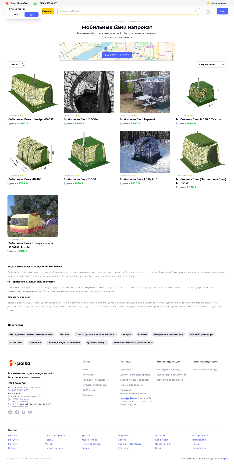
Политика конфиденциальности (133, 392)
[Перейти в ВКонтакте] (10, 412)
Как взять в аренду (205, 369)
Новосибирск (163, 443)
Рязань (85, 448)
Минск (49, 443)
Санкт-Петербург (55, 435)
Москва (12, 435)
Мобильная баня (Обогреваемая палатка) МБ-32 (30, 245)
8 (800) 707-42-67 (20, 390)
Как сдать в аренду (168, 369)
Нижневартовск (91, 443)
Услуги (127, 334)
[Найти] (196, 11)
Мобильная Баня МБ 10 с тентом (198, 119)
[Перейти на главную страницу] (19, 363)
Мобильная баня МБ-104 (81, 119)
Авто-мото (16, 342)
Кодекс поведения (131, 384)
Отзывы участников (95, 384)
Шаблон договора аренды (135, 374)
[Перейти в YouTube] (30, 412)
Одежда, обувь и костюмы (64, 342)
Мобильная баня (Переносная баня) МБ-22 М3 (201, 181)
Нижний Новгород (129, 443)
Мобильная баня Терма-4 (137, 119)
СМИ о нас (89, 390)
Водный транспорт (201, 334)
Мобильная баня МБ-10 (80, 179)
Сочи (158, 448)
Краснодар (161, 439)
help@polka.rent (130, 398)
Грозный (160, 435)
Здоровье (35, 342)
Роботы (142, 334)
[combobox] (211, 64)
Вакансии (88, 395)
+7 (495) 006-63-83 (20, 399)
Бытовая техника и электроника (132, 342)
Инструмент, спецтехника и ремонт (31, 334)
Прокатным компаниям (171, 379)
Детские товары (96, 342)
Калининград (89, 439)
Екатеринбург (200, 435)
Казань (49, 439)
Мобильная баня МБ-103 (24, 179)
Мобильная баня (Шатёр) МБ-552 (30, 119)
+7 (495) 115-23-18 (20, 401)
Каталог (88, 21)
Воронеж (123, 435)
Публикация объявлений (172, 374)
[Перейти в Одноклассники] (17, 412)
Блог (85, 369)
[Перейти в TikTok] (23, 412)
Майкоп (12, 443)
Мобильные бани (140, 21)
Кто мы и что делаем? (96, 379)
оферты (224, 458)
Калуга (122, 439)
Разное (64, 334)
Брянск (86, 435)
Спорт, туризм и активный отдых (96, 334)
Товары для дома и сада (112, 21)
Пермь (12, 448)
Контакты (88, 374)
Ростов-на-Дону (54, 448)
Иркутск (13, 439)
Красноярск (199, 439)
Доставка (125, 369)
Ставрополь (199, 448)
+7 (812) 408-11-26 (20, 406)
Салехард (123, 448)
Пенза (195, 443)
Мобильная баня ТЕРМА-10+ (139, 179)
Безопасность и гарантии (135, 379)
